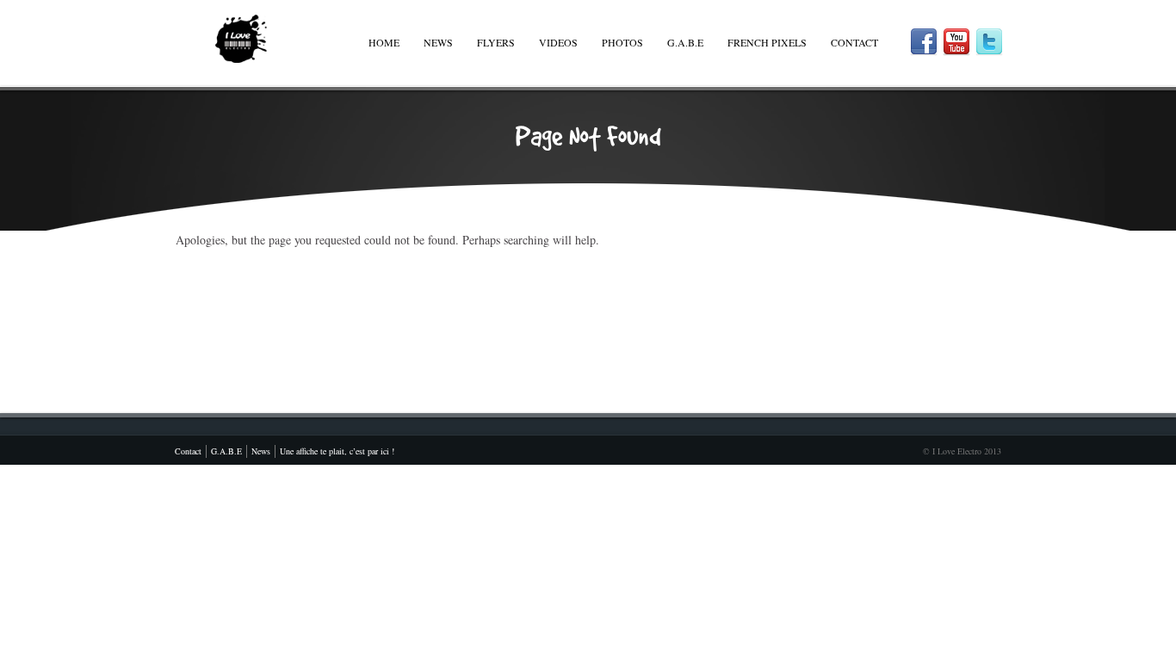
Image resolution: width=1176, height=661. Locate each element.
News (438, 42)
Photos (622, 42)
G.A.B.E (685, 42)
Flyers (496, 42)
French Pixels (767, 42)
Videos (558, 42)
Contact (854, 42)
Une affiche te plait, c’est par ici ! (337, 451)
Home (383, 42)
